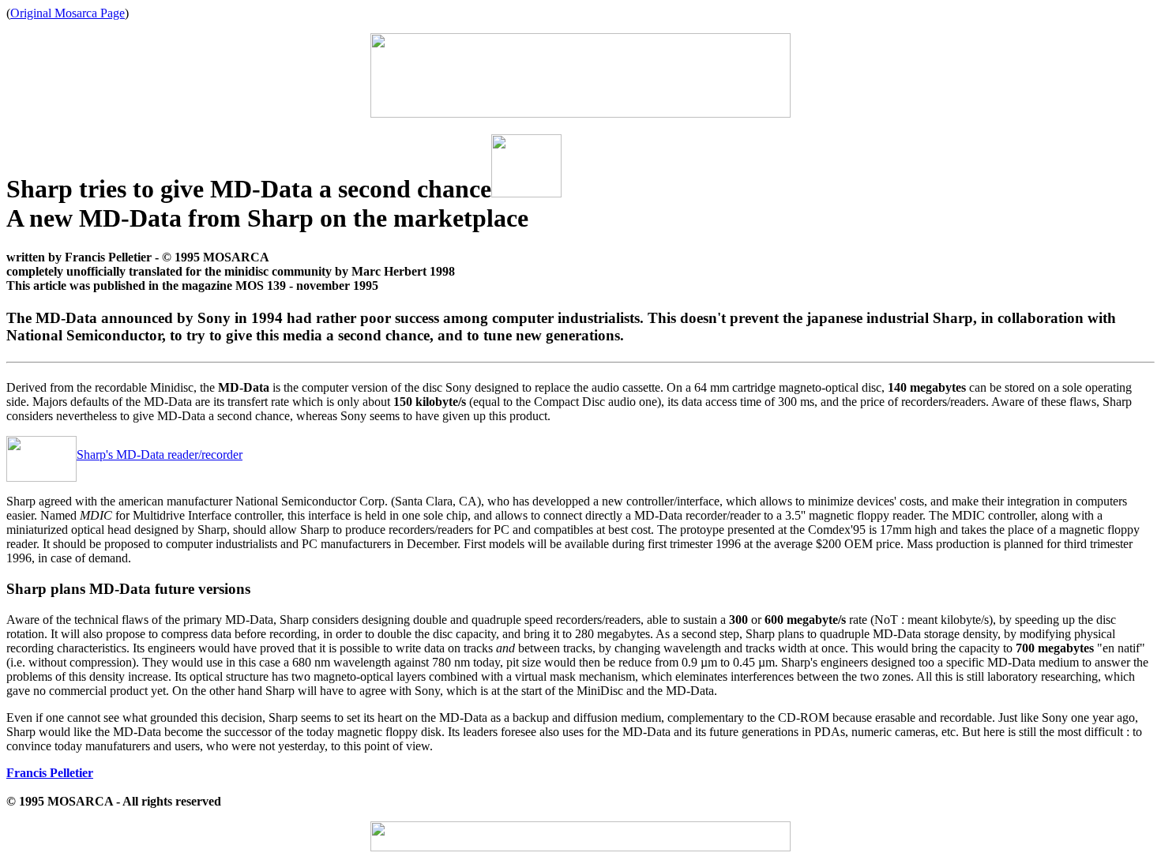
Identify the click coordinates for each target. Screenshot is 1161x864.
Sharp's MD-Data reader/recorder (159, 454)
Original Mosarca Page (67, 13)
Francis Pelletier (49, 772)
